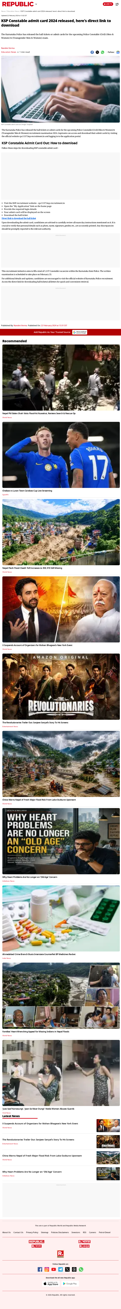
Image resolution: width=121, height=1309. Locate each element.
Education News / (13, 11)
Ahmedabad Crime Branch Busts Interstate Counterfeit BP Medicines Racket (38, 954)
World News (7, 417)
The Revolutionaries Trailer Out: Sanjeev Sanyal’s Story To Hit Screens (35, 722)
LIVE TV (109, 4)
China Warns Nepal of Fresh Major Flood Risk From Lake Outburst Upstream (39, 799)
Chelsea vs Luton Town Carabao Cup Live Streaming (27, 490)
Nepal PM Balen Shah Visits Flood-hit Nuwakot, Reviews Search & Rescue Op (38, 413)
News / (3, 11)
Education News (8, 52)
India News (6, 958)
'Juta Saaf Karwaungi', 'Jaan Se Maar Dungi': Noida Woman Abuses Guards (38, 1108)
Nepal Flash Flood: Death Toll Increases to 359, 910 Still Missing (32, 568)
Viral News (6, 1113)
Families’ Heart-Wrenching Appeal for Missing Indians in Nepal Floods (35, 1031)
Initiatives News (8, 881)
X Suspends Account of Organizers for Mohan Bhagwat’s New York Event (37, 645)
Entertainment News (10, 726)
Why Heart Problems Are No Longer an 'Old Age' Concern (29, 877)
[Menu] (116, 4)
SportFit (5, 495)
